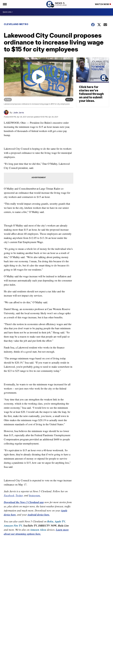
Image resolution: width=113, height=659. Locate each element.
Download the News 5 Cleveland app (24, 502)
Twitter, (19, 495)
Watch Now (102, 4)
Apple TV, (60, 521)
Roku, (50, 521)
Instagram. (35, 495)
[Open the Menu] (4, 4)
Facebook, (9, 495)
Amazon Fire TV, (13, 525)
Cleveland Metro (16, 24)
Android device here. (38, 514)
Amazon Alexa (38, 529)
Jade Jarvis (18, 112)
